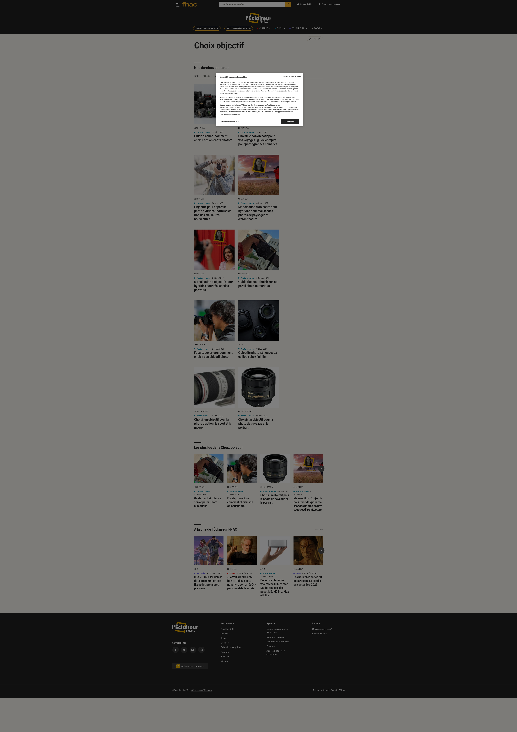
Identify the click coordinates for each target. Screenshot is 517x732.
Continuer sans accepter (292, 76)
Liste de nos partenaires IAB (230, 114)
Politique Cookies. (289, 102)
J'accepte (290, 121)
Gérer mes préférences (230, 121)
